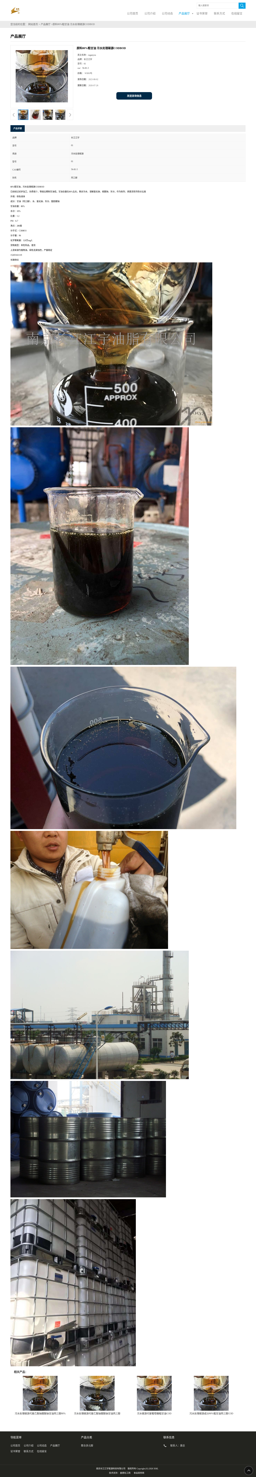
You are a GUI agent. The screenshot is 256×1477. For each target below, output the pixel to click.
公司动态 (42, 1445)
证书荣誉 (15, 1451)
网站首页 (33, 24)
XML (156, 1468)
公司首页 (15, 1445)
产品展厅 (46, 24)
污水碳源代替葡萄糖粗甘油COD (154, 1413)
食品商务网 (139, 1473)
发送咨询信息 (134, 96)
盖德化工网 (125, 1473)
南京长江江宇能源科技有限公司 (110, 1468)
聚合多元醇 (87, 1445)
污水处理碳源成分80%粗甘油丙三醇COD (211, 1413)
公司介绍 (28, 1445)
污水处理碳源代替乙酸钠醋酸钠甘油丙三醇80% (40, 1413)
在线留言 (42, 1451)
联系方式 (28, 1451)
